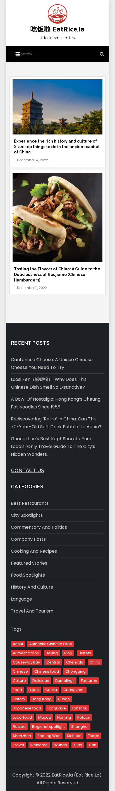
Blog (68, 653)
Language (21, 599)
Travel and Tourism (32, 611)
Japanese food (27, 708)
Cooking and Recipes (34, 551)
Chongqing (75, 671)
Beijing (52, 653)
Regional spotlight (48, 726)
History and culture (32, 587)
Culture (19, 680)
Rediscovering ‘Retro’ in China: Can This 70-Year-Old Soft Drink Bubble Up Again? (56, 423)
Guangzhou (74, 689)
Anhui (18, 643)
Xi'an (77, 745)
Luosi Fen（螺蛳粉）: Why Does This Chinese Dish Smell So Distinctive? (49, 383)
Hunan (64, 699)
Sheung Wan (49, 735)
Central (53, 662)
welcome (39, 745)
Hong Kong (42, 699)
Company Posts (28, 539)
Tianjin (93, 735)
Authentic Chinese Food (50, 643)
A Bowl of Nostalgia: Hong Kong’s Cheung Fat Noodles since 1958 (55, 403)
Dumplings (65, 680)
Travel (18, 745)
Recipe (19, 726)
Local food (22, 717)
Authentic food (26, 653)
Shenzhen (22, 735)
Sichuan (74, 735)
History (19, 699)
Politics (83, 717)
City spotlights (27, 515)
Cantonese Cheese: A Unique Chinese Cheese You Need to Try (52, 363)
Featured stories (29, 563)
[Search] (102, 54)
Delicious (40, 680)
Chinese (20, 671)
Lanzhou (79, 708)
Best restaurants (30, 503)
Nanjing (64, 717)
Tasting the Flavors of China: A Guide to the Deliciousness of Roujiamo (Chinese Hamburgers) (57, 274)
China (95, 662)
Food (17, 689)
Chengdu (74, 662)
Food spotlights (28, 575)
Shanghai (79, 726)
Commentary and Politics (39, 527)
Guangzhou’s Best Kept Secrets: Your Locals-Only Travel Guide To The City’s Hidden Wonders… (53, 446)
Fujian (33, 689)
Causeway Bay (26, 662)
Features (89, 680)
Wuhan (60, 745)
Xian (92, 745)
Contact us (27, 470)
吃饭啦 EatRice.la (57, 29)
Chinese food (46, 671)
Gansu (51, 689)
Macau (44, 717)
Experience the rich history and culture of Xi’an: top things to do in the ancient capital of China (57, 146)
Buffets (85, 653)
